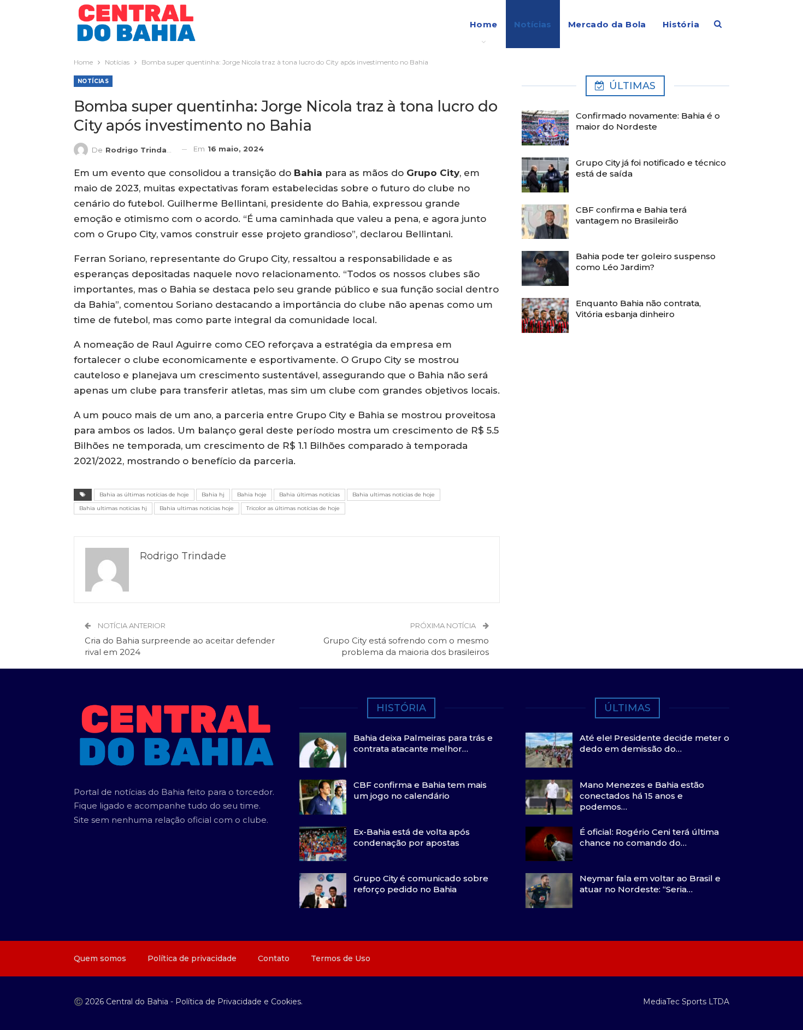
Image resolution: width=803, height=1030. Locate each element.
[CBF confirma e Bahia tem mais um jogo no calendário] (322, 797)
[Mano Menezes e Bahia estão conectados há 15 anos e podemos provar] (549, 797)
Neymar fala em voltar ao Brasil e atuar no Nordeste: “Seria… (650, 883)
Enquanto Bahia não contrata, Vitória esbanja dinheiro (638, 308)
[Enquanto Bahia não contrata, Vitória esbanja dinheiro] (545, 315)
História (681, 24)
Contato (274, 958)
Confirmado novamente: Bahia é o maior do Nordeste (648, 121)
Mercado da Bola (607, 24)
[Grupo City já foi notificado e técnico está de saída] (545, 174)
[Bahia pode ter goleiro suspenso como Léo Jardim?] (545, 268)
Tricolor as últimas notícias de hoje (293, 508)
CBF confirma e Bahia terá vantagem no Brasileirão (631, 215)
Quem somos (100, 958)
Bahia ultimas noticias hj (113, 508)
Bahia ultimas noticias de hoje (393, 494)
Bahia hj (213, 494)
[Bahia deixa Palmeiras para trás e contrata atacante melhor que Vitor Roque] (322, 750)
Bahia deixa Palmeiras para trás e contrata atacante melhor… (423, 743)
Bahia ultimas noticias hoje (197, 508)
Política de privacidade (192, 958)
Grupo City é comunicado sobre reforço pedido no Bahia (420, 883)
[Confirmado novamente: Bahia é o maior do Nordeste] (545, 127)
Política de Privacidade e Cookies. (239, 1001)
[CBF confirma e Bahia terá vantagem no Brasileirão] (545, 221)
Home (484, 24)
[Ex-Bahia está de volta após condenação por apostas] (322, 844)
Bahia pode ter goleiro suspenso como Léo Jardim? (646, 261)
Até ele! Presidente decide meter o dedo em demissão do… (654, 743)
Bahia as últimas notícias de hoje (144, 494)
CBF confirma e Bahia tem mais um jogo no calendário (420, 790)
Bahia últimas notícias (309, 494)
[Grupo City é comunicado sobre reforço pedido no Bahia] (322, 890)
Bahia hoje (252, 494)
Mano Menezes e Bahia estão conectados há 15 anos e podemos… (642, 796)
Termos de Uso (340, 958)
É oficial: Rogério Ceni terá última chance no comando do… (649, 837)
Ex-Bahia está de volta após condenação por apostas (411, 837)
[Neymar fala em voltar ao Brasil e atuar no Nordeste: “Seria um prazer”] (549, 890)
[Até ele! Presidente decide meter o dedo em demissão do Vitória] (549, 750)
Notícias (533, 24)
